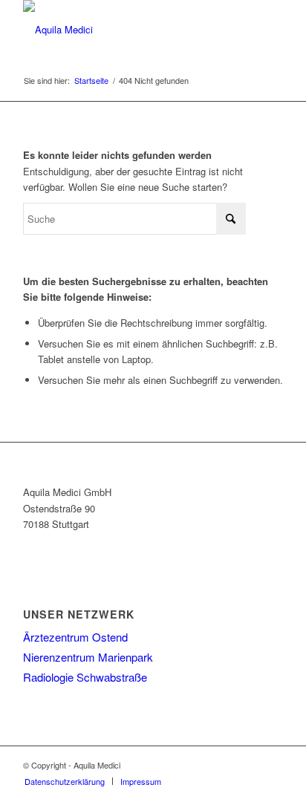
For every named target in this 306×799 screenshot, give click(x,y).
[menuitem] (64, 781)
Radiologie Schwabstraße (85, 677)
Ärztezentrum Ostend (75, 637)
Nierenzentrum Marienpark (88, 657)
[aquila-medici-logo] (127, 29)
